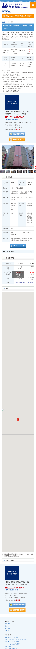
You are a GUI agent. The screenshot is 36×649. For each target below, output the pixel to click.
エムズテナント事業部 (11, 637)
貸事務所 (7, 624)
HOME (3, 22)
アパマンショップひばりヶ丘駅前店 (15, 639)
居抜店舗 (7, 628)
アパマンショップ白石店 (12, 644)
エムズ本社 (8, 646)
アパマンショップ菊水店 (12, 641)
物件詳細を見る (20, 282)
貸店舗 (7, 626)
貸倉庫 (7, 630)
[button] (33, 157)
